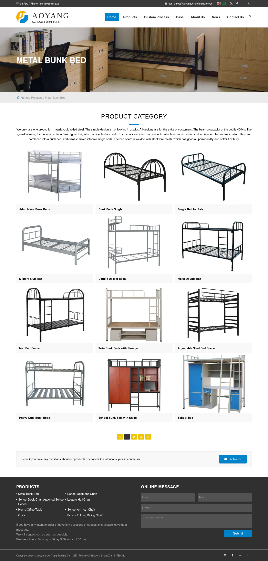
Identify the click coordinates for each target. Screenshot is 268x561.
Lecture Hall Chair (78, 499)
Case (180, 17)
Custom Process (156, 17)
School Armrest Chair (81, 509)
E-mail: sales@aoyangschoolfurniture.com (189, 3)
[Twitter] (231, 3)
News (216, 17)
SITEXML (119, 555)
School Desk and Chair (82, 494)
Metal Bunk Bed (55, 97)
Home (111, 17)
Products (130, 17)
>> (148, 437)
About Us (198, 17)
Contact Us (235, 17)
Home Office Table (30, 509)
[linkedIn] (243, 3)
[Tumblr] (249, 3)
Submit (238, 533)
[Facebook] (237, 3)
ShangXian (107, 555)
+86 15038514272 (48, 3)
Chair (21, 515)
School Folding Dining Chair (85, 515)
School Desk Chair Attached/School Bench (41, 501)
